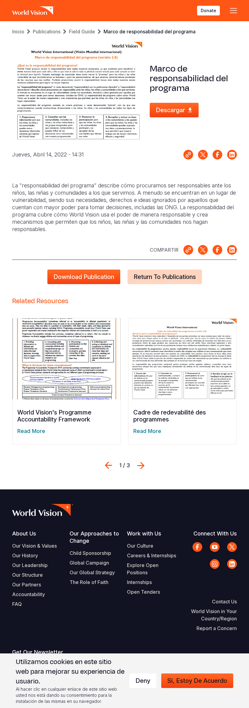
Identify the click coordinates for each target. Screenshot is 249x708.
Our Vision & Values (34, 546)
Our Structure (27, 575)
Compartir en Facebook (217, 154)
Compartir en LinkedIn (232, 154)
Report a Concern (216, 628)
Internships (139, 582)
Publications (46, 32)
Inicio (18, 32)
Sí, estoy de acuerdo (197, 680)
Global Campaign (89, 563)
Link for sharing (188, 154)
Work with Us (144, 533)
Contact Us (224, 602)
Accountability (28, 594)
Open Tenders (143, 592)
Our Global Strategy (92, 572)
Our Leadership (30, 565)
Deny (142, 680)
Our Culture (140, 546)
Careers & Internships (151, 555)
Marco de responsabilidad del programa (150, 32)
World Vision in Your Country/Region (214, 615)
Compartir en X (203, 154)
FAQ (17, 604)
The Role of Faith (89, 582)
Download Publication (83, 276)
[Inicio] (33, 10)
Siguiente (140, 465)
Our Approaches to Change (94, 537)
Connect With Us (215, 533)
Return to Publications (165, 276)
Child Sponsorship (90, 553)
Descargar (170, 110)
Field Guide (82, 32)
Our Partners (26, 585)
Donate (208, 10)
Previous (108, 465)
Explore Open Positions (143, 568)
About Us (24, 533)
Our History (25, 555)
